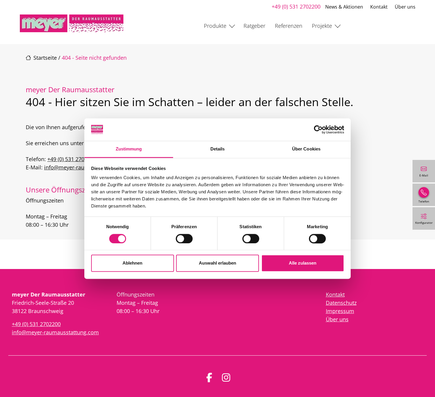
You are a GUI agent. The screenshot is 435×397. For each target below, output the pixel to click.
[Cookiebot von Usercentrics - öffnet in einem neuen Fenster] (318, 129)
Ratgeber (254, 25)
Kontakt (379, 7)
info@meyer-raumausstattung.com (55, 332)
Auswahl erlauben (217, 263)
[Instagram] (226, 377)
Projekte (322, 25)
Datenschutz (341, 302)
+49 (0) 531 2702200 (296, 6)
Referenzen (288, 25)
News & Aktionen (344, 7)
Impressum (340, 311)
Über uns (405, 7)
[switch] (184, 238)
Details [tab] (217, 149)
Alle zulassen (302, 263)
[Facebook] (209, 377)
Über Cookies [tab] (306, 149)
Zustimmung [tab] (129, 149)
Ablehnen (132, 263)
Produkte (215, 25)
